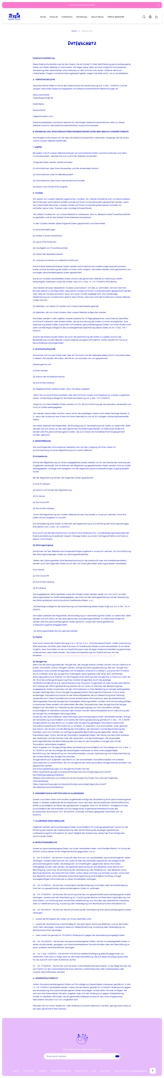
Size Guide (105, 1071)
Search (16, 1071)
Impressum (29, 1071)
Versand (43, 1071)
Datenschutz (81, 1071)
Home (73, 31)
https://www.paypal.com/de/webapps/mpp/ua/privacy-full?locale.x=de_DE (79, 655)
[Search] (144, 17)
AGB (93, 1071)
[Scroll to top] (153, 1071)
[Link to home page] (82, 1039)
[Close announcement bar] (158, 5)
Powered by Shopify (138, 1071)
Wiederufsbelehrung (61, 1071)
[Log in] (150, 17)
